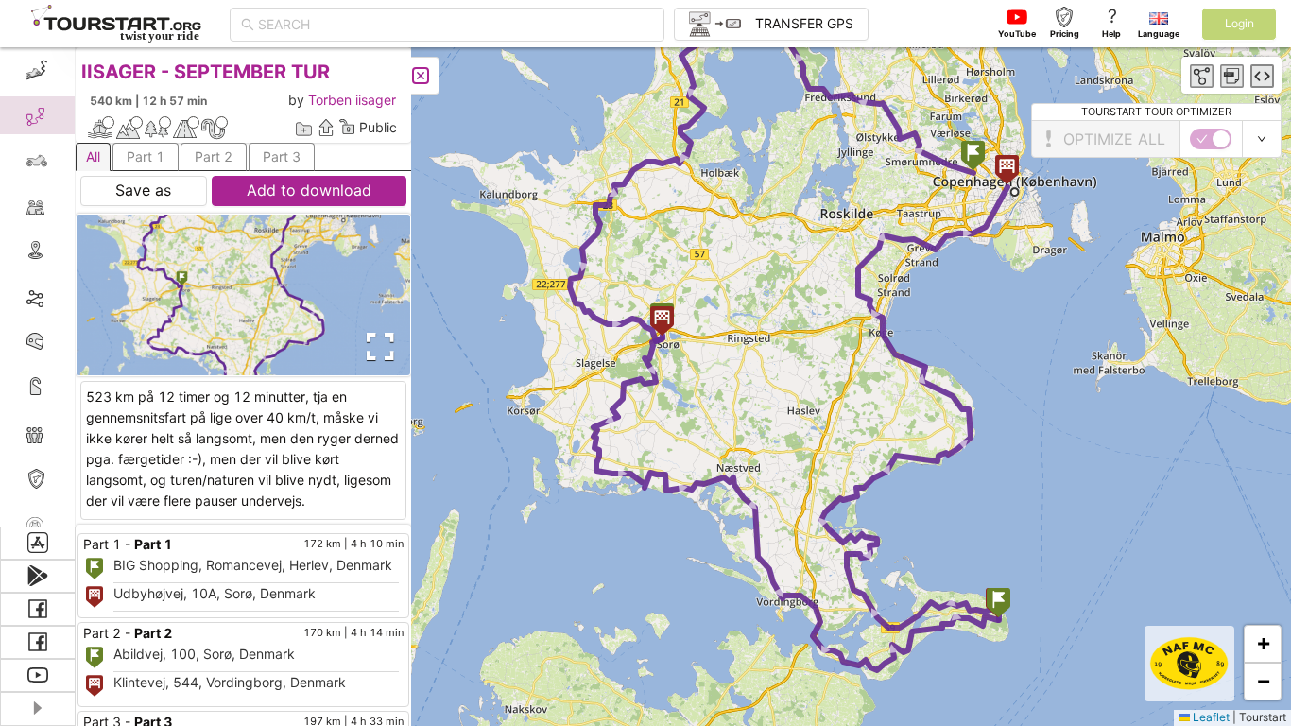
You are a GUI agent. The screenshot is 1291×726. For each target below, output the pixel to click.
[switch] (1210, 139)
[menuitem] (37, 70)
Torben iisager (352, 100)
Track (67, 296)
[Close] (420, 75)
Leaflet (1210, 717)
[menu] (38, 287)
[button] (973, 157)
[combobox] (455, 24)
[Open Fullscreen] (376, 347)
